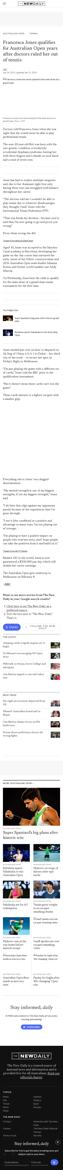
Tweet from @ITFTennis (15, 551)
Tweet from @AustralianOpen (18, 240)
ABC (5, 69)
